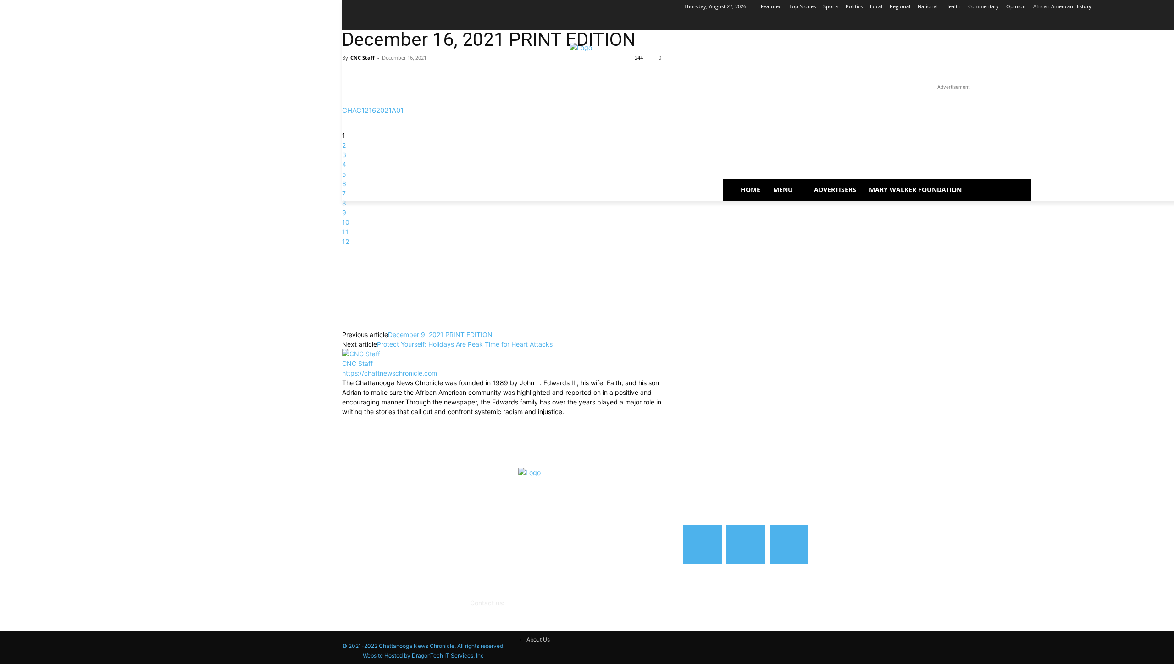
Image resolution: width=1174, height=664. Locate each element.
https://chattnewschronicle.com (389, 373)
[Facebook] (1156, 19)
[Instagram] (1168, 19)
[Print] (435, 78)
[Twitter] (372, 78)
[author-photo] (361, 354)
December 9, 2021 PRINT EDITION (440, 334)
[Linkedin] (393, 78)
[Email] (414, 78)
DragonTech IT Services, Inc (448, 655)
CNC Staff (362, 57)
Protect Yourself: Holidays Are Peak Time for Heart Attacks (465, 344)
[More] (457, 78)
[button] (987, 190)
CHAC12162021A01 (373, 110)
